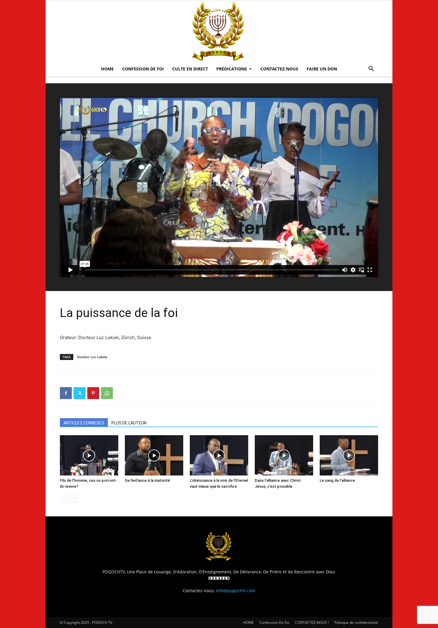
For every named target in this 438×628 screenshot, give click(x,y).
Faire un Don (322, 69)
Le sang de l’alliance (337, 480)
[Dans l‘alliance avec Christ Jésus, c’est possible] (284, 455)
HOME (107, 69)
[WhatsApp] (107, 393)
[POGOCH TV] (219, 31)
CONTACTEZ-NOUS (279, 69)
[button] (371, 69)
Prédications (231, 69)
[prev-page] (63, 498)
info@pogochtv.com (235, 590)
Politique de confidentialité (356, 622)
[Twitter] (80, 393)
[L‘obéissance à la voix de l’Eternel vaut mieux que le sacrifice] (219, 455)
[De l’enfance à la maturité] (154, 455)
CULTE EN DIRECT (190, 69)
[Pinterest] (93, 393)
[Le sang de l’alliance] (349, 455)
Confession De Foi (143, 69)
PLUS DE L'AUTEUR (129, 423)
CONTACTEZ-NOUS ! (312, 622)
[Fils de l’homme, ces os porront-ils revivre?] (89, 455)
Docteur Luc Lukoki (92, 357)
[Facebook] (66, 393)
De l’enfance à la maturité (147, 480)
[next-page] (73, 498)
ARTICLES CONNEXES (83, 423)
